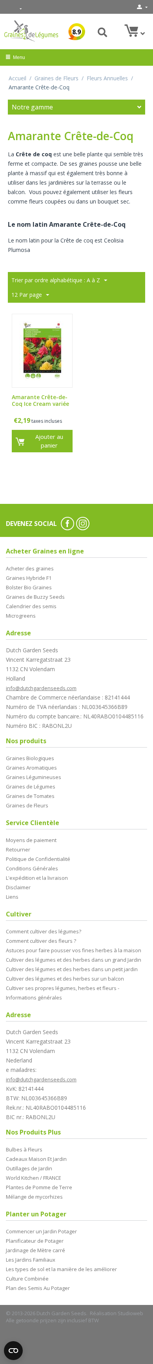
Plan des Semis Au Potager (38, 1288)
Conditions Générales (32, 868)
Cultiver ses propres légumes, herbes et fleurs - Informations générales (62, 993)
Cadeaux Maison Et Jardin (36, 1158)
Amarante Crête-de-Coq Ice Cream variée (40, 400)
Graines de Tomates (30, 796)
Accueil (17, 78)
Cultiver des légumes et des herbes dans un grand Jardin (73, 959)
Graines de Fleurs (56, 78)
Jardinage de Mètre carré (35, 1250)
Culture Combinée (27, 1278)
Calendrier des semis (31, 606)
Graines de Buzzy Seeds (35, 596)
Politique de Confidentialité (38, 858)
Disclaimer (18, 887)
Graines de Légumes (30, 786)
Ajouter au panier (49, 441)
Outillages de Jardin (29, 1168)
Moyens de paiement (31, 840)
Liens (12, 896)
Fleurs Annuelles (107, 78)
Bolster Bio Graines (29, 587)
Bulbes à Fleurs (24, 1149)
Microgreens (21, 615)
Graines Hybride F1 (28, 577)
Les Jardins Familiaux (30, 1259)
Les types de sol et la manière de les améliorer (61, 1269)
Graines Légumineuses (33, 777)
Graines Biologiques (30, 758)
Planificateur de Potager (35, 1240)
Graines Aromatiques (31, 767)
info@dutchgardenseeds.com (41, 688)
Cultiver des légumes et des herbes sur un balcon (65, 978)
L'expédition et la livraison (37, 877)
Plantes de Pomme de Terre (39, 1187)
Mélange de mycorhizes (34, 1196)
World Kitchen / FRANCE (33, 1177)
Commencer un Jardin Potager (41, 1231)
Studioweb (130, 1313)
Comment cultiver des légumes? (43, 931)
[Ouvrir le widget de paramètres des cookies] (13, 1350)
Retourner (18, 849)
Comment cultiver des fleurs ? (41, 940)
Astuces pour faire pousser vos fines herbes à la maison (73, 950)
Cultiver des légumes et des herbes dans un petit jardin (72, 969)
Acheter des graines (30, 568)
